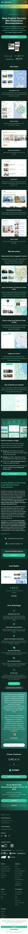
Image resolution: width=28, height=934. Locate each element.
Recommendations (5, 866)
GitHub (16, 904)
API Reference (18, 894)
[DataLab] (12, 845)
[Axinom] (3, 857)
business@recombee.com (7, 820)
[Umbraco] (11, 857)
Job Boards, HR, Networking (18, 884)
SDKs (16, 898)
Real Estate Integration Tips (16, 543)
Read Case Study (14, 745)
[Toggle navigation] (25, 2)
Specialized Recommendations (15, 538)
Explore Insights (13, 473)
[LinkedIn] (1, 835)
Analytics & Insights (5, 870)
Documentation (18, 891)
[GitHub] (9, 835)
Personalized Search (5, 868)
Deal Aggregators (19, 873)
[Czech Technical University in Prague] (4, 845)
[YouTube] (5, 835)
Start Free (14, 800)
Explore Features (14, 683)
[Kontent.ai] (21, 853)
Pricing (2, 891)
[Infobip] (13, 853)
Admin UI (3, 877)
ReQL (16, 896)
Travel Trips (17, 881)
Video (16, 866)
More (13, 850)
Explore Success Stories (14, 776)
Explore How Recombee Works (14, 687)
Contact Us (14, 805)
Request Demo (14, 36)
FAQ (2, 898)
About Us (3, 911)
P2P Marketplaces (19, 879)
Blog (2, 896)
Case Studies (4, 894)
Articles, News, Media (20, 870)
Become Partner (20, 850)
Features (3, 873)
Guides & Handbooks (20, 902)
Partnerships (4, 915)
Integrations (17, 900)
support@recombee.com (6, 829)
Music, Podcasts (18, 875)
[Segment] (4, 853)
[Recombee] (6, 2)
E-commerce (18, 868)
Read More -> (14, 7)
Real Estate (17, 877)
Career (2, 913)
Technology (3, 875)
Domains (10, 14)
